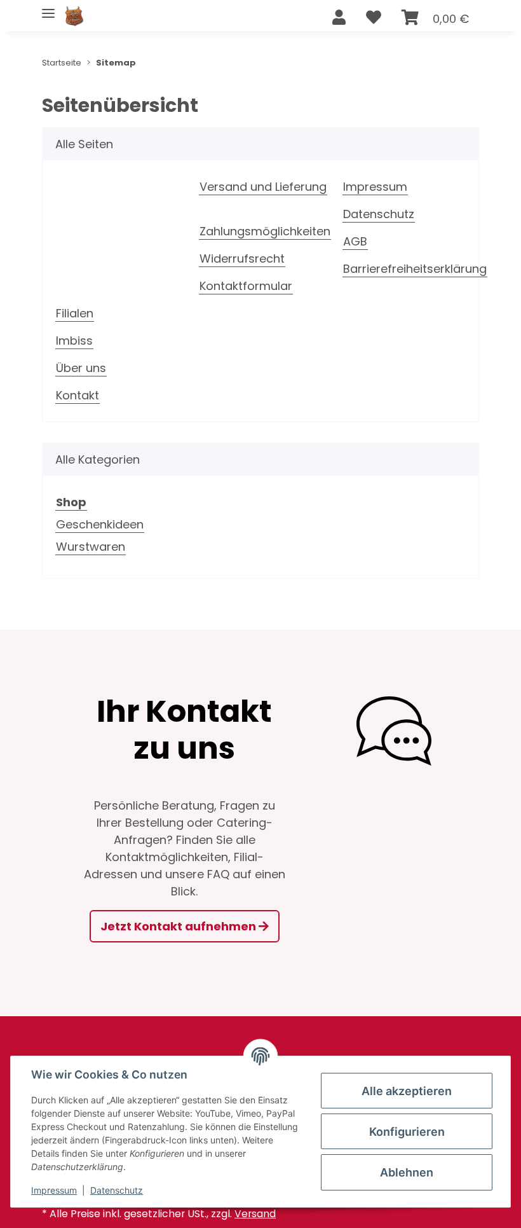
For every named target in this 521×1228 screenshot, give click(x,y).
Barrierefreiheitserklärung (415, 269)
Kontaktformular (246, 286)
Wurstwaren (90, 547)
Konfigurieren (407, 1131)
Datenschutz (378, 214)
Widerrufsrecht (242, 258)
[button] (339, 17)
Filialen (74, 313)
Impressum (375, 187)
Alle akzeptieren (407, 1091)
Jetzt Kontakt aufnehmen (179, 926)
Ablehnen (406, 1172)
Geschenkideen (100, 524)
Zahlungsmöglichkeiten (265, 231)
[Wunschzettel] (373, 17)
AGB (355, 241)
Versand (255, 1213)
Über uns (81, 368)
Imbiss (74, 340)
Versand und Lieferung (263, 187)
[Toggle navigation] (48, 8)
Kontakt (77, 395)
